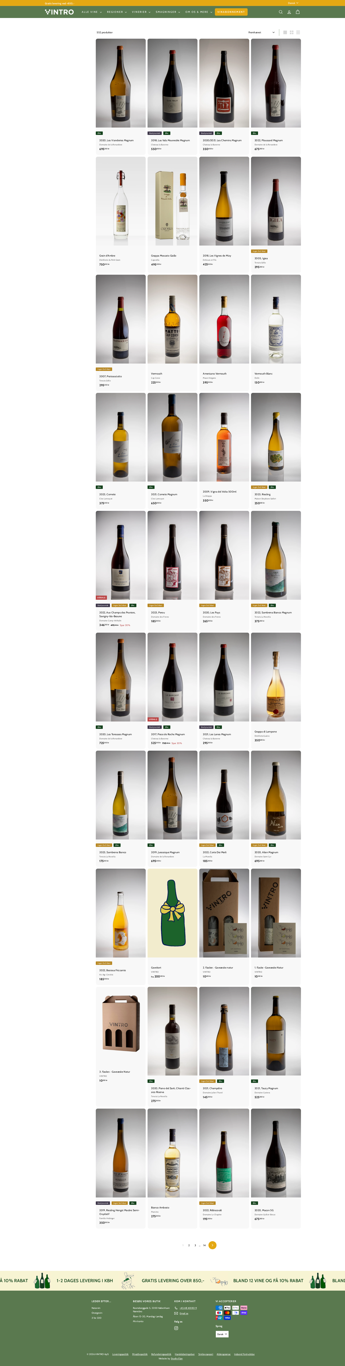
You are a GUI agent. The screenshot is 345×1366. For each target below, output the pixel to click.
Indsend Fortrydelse (244, 1354)
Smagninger (166, 11)
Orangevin (97, 1312)
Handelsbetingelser (185, 1354)
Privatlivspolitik (140, 1354)
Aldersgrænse (224, 1354)
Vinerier (140, 11)
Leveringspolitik (120, 1354)
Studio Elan (177, 1358)
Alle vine (90, 11)
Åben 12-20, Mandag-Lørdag (148, 1316)
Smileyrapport (205, 1354)
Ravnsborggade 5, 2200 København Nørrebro (151, 1309)
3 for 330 (96, 1317)
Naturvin (96, 1307)
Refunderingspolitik (161, 1354)
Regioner (115, 11)
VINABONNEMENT (231, 11)
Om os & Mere (197, 11)
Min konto (138, 1321)
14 (204, 1245)
